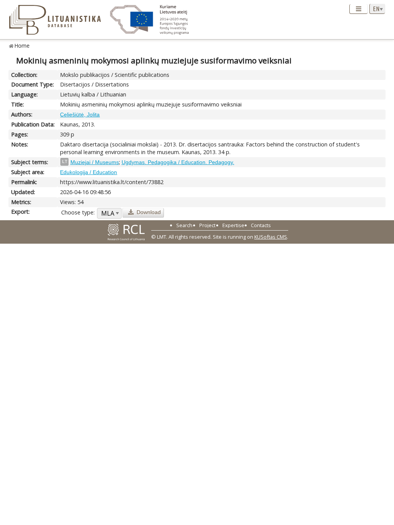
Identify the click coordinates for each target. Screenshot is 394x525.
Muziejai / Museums (94, 162)
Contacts (261, 225)
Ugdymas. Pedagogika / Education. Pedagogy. (178, 162)
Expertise (233, 225)
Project (207, 225)
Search (184, 225)
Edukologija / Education (88, 172)
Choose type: (78, 212)
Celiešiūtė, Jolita (80, 114)
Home (22, 45)
